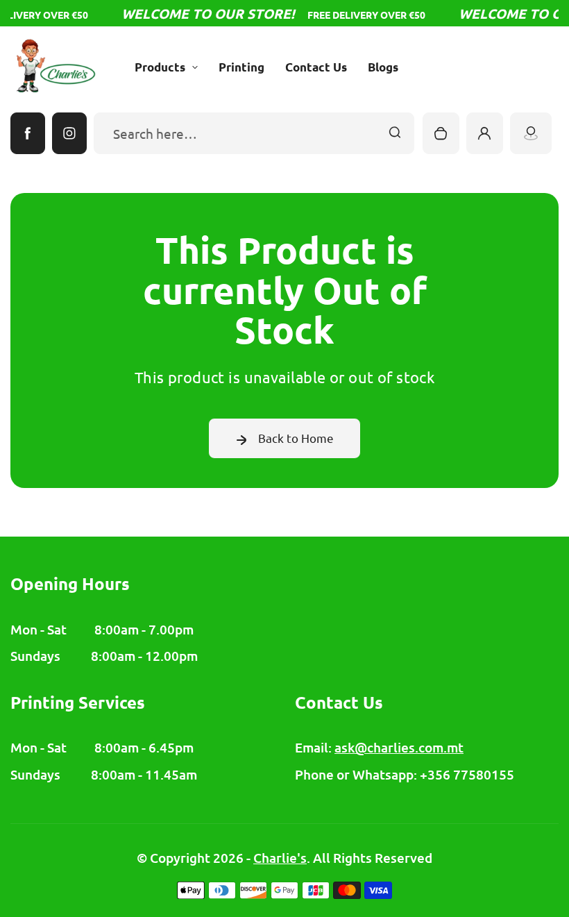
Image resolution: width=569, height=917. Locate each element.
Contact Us (316, 67)
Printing (241, 67)
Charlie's (280, 857)
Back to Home (296, 437)
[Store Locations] (531, 133)
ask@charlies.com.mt (399, 747)
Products (160, 67)
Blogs (383, 67)
